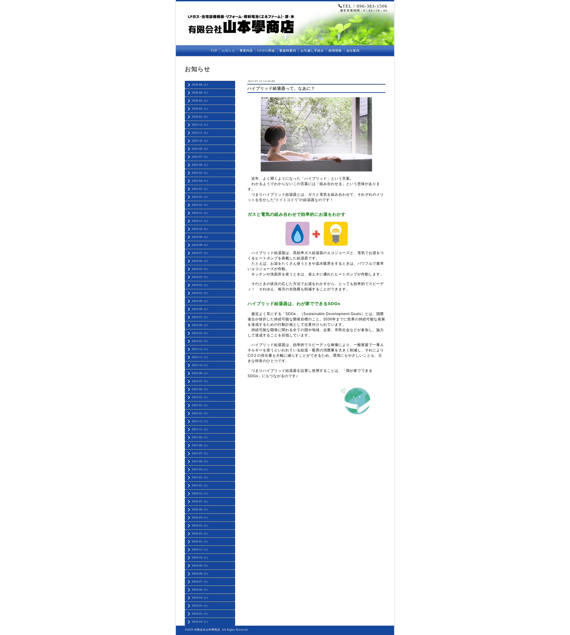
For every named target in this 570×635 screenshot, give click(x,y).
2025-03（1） (200, 188)
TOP (214, 50)
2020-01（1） (200, 541)
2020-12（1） (200, 493)
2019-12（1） (200, 549)
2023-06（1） (200, 325)
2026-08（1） (200, 84)
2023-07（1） (200, 317)
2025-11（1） (200, 132)
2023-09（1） (200, 301)
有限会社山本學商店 (207, 629)
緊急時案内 (287, 50)
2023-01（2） (200, 341)
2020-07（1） (200, 501)
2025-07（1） (200, 156)
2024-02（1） (200, 285)
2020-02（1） (200, 533)
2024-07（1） (200, 253)
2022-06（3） (200, 389)
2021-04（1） (200, 469)
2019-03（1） (200, 605)
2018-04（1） (200, 621)
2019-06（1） (200, 589)
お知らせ (228, 50)
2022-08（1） (200, 373)
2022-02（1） (200, 405)
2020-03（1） (200, 525)
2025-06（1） (200, 164)
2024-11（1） (200, 221)
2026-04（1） (200, 108)
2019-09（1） (200, 565)
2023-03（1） (200, 333)
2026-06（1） (200, 92)
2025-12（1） (200, 124)
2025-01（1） (200, 205)
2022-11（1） (200, 357)
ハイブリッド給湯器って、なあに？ (281, 88)
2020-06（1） (200, 509)
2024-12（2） (200, 213)
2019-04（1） (200, 597)
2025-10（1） (200, 140)
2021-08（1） (200, 445)
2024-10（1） (200, 229)
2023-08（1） (200, 309)
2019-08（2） (200, 573)
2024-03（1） (200, 277)
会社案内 (353, 50)
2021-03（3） (200, 477)
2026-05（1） (200, 100)
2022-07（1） (200, 381)
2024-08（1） (200, 245)
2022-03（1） (200, 397)
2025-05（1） (200, 172)
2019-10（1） (200, 557)
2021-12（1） (200, 421)
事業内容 (246, 50)
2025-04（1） (200, 180)
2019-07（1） (200, 581)
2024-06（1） (200, 261)
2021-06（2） (200, 461)
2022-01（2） (200, 413)
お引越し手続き (312, 50)
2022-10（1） (200, 365)
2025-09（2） (200, 148)
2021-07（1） (200, 453)
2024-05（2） (200, 269)
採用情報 (335, 50)
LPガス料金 (266, 50)
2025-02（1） (200, 196)
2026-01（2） (200, 116)
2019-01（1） (200, 613)
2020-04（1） (200, 517)
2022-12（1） (200, 349)
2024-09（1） (200, 237)
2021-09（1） (200, 437)
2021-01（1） (200, 485)
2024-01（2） (200, 293)
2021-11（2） (200, 429)
